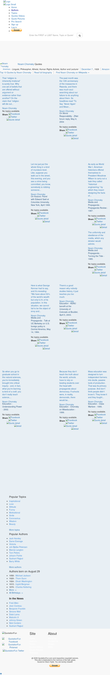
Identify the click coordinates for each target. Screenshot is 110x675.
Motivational (14, 512)
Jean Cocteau (15, 605)
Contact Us (53, 641)
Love (11, 503)
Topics (14, 12)
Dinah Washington (24, 581)
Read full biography (43, 72)
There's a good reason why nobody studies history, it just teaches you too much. (68, 291)
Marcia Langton (16, 549)
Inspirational (14, 501)
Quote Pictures (18, 18)
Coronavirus (14, 518)
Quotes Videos (18, 15)
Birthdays (34, 652)
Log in (14, 27)
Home (14, 7)
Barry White (14, 561)
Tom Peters (14, 552)
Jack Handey (15, 538)
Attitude (12, 506)
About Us (52, 638)
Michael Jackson (23, 575)
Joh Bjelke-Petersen (18, 547)
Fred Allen (13, 602)
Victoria (12, 544)
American (6, 69)
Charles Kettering (23, 587)
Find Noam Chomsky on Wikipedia (72, 72)
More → (12, 589)
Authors (14, 10)
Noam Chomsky (26, 64)
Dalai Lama (14, 614)
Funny (12, 509)
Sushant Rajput (16, 558)
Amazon (105, 69)
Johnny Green (15, 620)
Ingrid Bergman (23, 584)
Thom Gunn (21, 578)
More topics (14, 529)
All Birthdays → (16, 592)
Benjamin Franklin (17, 608)
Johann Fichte (15, 555)
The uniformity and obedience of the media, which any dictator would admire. (96, 238)
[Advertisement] (41, 117)
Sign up (14, 24)
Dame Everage (16, 541)
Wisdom (12, 521)
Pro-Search (16, 21)
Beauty (12, 524)
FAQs (50, 646)
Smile (11, 515)
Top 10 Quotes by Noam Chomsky (15, 72)
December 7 (87, 69)
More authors (15, 567)
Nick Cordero (15, 623)
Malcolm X (14, 617)
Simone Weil (14, 611)
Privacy (51, 644)
